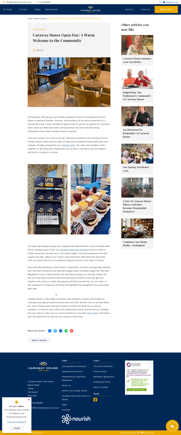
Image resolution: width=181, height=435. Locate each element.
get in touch (93, 313)
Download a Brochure (72, 371)
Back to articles (39, 340)
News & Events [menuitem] (51, 9)
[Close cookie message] (29, 400)
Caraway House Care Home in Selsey (76, 398)
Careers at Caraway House (74, 390)
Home (30, 18)
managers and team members (74, 249)
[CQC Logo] (134, 366)
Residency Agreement (103, 376)
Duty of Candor (100, 387)
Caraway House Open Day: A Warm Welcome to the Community (75, 18)
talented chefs (68, 145)
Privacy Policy (100, 371)
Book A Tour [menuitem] (166, 9)
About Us (66, 385)
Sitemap (66, 409)
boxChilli (149, 433)
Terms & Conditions (103, 366)
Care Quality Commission (74, 366)
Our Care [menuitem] (23, 9)
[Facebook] (95, 400)
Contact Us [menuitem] (145, 9)
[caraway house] (90, 9)
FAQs (64, 404)
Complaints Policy (102, 382)
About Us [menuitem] (129, 9)
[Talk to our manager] (172, 426)
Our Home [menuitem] (7, 9)
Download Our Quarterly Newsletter (74, 378)
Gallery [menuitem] (37, 9)
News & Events (40, 18)
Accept (17, 428)
